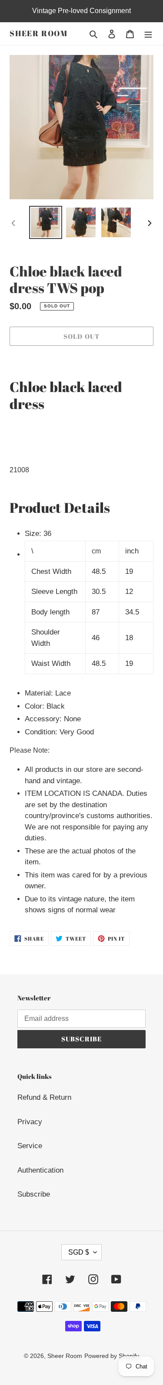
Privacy (29, 1122)
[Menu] (148, 34)
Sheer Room (39, 33)
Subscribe (33, 1194)
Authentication (40, 1170)
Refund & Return (44, 1097)
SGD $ (78, 1252)
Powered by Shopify (111, 1355)
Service (29, 1146)
